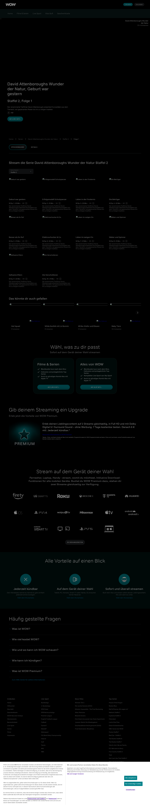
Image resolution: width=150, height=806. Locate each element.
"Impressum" (52, 798)
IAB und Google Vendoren (75, 774)
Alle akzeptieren (130, 778)
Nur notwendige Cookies (133, 784)
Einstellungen (130, 789)
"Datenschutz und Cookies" (37, 798)
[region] (75, 784)
